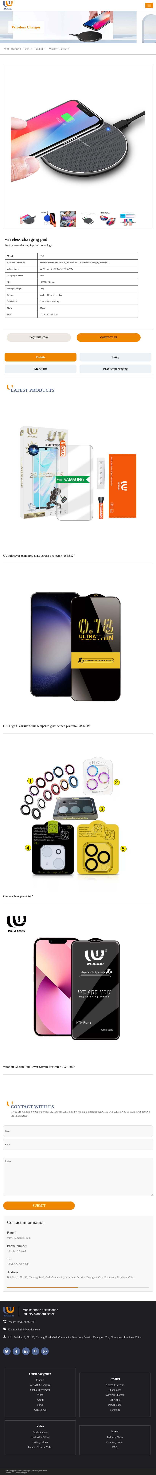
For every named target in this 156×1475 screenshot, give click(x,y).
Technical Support (21, 1472)
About (40, 1399)
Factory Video (40, 1442)
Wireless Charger (115, 1394)
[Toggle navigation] (149, 5)
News (40, 1404)
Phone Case (115, 1389)
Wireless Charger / (59, 49)
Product (40, 1380)
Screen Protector (115, 1385)
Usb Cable (114, 1399)
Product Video (40, 1432)
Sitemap (8, 1472)
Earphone (115, 1409)
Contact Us (40, 1409)
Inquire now (38, 337)
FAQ (114, 1447)
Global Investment (40, 1389)
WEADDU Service (40, 1385)
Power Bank (114, 1404)
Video (40, 1394)
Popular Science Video (40, 1447)
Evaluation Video (40, 1437)
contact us (108, 337)
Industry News (115, 1437)
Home (26, 49)
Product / (40, 49)
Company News (114, 1442)
